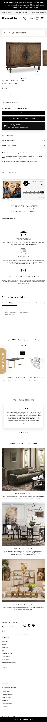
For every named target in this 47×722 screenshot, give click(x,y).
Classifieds (4, 706)
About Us (4, 644)
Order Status (5, 683)
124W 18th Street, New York (23, 634)
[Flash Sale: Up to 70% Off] (23, 580)
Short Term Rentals (6, 697)
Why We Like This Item (9, 145)
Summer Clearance (23, 339)
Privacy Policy (5, 659)
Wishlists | (31, 18)
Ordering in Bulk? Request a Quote (23, 118)
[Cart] (37, 18)
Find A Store (5, 647)
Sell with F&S (5, 700)
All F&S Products (6, 12)
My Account (5, 641)
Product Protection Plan (7, 674)
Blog (3, 650)
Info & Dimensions (7, 135)
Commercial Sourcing (7, 694)
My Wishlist (5, 677)
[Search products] (41, 33)
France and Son (6, 201)
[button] (23, 719)
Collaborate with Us (7, 703)
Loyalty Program (6, 656)
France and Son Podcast (17, 201)
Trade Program (5, 691)
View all (24, 345)
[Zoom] (37, 72)
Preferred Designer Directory (9, 662)
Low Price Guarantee (7, 653)
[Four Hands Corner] (23, 469)
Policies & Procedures (7, 671)
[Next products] (42, 369)
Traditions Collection (21, 12)
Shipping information (8, 140)
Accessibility (5, 680)
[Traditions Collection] (23, 524)
